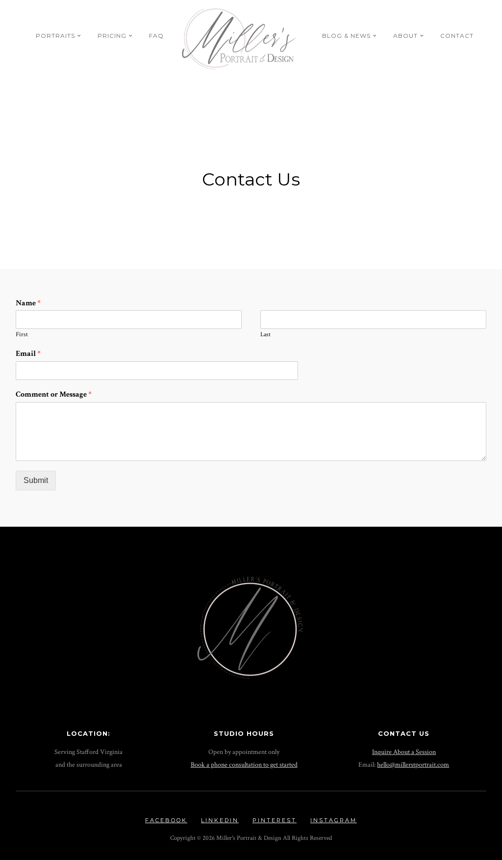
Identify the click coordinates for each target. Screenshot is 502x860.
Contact (457, 35)
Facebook (166, 820)
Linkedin (220, 820)
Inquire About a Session (404, 751)
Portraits (55, 35)
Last (265, 335)
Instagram (333, 820)
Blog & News (346, 35)
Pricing (112, 35)
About (405, 35)
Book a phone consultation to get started (244, 764)
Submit (36, 480)
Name (28, 303)
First (22, 335)
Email (28, 354)
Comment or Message (54, 395)
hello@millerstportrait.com (413, 764)
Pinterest (274, 820)
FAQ (156, 35)
